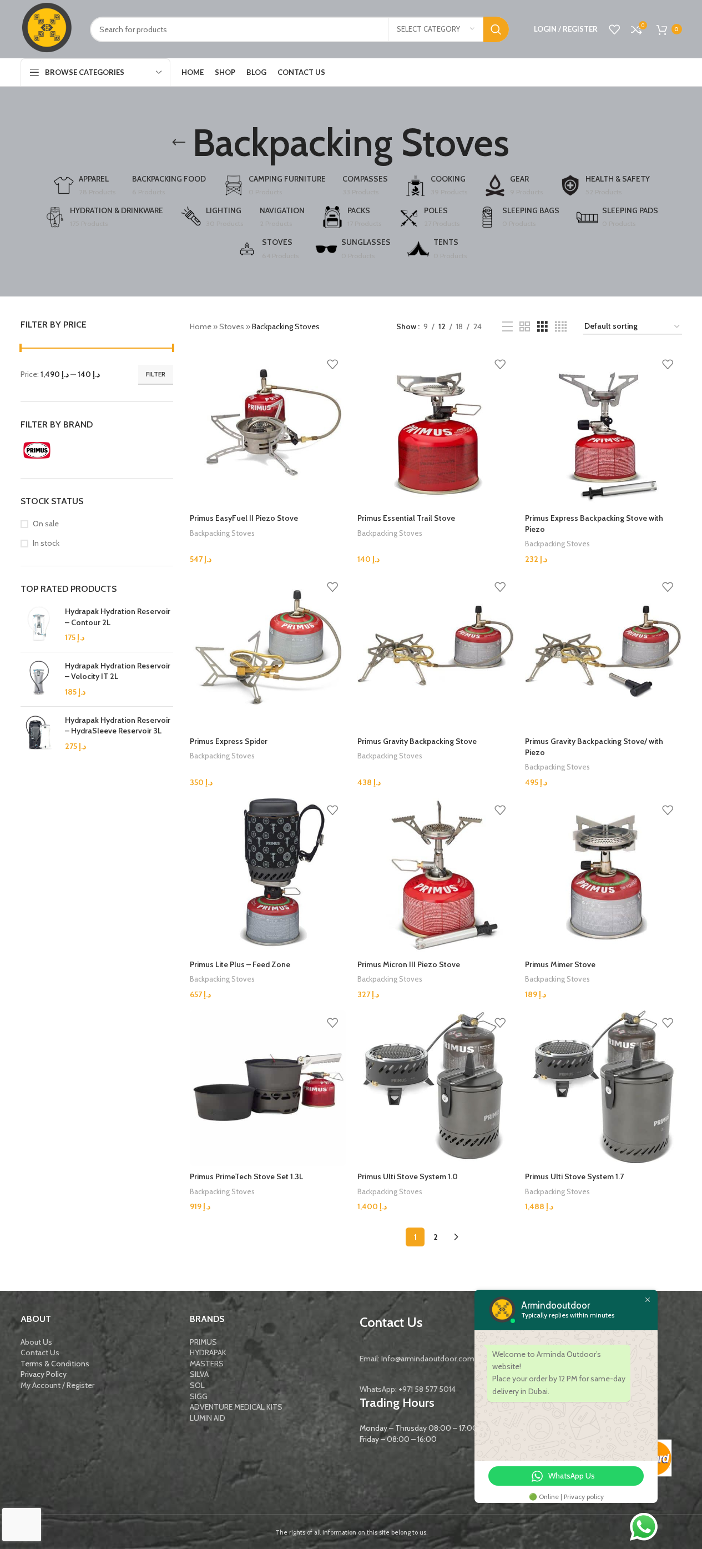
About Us (36, 1342)
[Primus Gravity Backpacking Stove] (435, 653)
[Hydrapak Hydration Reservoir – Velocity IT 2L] (39, 679)
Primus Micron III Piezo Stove (408, 964)
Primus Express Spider (228, 741)
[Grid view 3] (542, 327)
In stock (46, 543)
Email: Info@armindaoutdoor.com (417, 1359)
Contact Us (40, 1352)
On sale (46, 524)
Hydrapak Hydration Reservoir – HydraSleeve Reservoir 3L (117, 725)
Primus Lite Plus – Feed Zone (240, 964)
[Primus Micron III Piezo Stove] (435, 876)
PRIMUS (203, 1342)
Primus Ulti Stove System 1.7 (574, 1176)
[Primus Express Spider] (268, 653)
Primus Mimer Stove (560, 964)
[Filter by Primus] (57, 450)
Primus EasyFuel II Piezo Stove (244, 518)
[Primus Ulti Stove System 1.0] (435, 1088)
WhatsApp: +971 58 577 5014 (408, 1389)
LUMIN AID (207, 1418)
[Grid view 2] (524, 327)
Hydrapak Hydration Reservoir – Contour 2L (117, 616)
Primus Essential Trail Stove (406, 518)
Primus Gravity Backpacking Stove (417, 741)
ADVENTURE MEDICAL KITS (236, 1407)
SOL (197, 1385)
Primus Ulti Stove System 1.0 (407, 1176)
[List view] (507, 327)
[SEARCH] (496, 29)
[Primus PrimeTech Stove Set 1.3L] (268, 1088)
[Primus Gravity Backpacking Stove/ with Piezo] (603, 653)
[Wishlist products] (614, 29)
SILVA (199, 1374)
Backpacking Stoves (222, 533)
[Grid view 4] (561, 327)
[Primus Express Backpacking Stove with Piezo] (603, 429)
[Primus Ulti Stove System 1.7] (603, 1088)
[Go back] (179, 143)
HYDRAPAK (208, 1352)
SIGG (199, 1396)
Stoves (231, 326)
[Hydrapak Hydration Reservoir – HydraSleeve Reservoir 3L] (39, 733)
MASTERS (207, 1364)
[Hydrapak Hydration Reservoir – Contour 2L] (39, 624)
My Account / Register (57, 1385)
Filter (155, 374)
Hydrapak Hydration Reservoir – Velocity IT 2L (117, 671)
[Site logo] (47, 28)
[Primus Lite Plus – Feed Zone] (268, 876)
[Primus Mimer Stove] (603, 876)
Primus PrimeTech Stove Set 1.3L (246, 1176)
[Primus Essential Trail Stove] (435, 429)
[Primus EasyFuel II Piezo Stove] (268, 429)
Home (200, 326)
